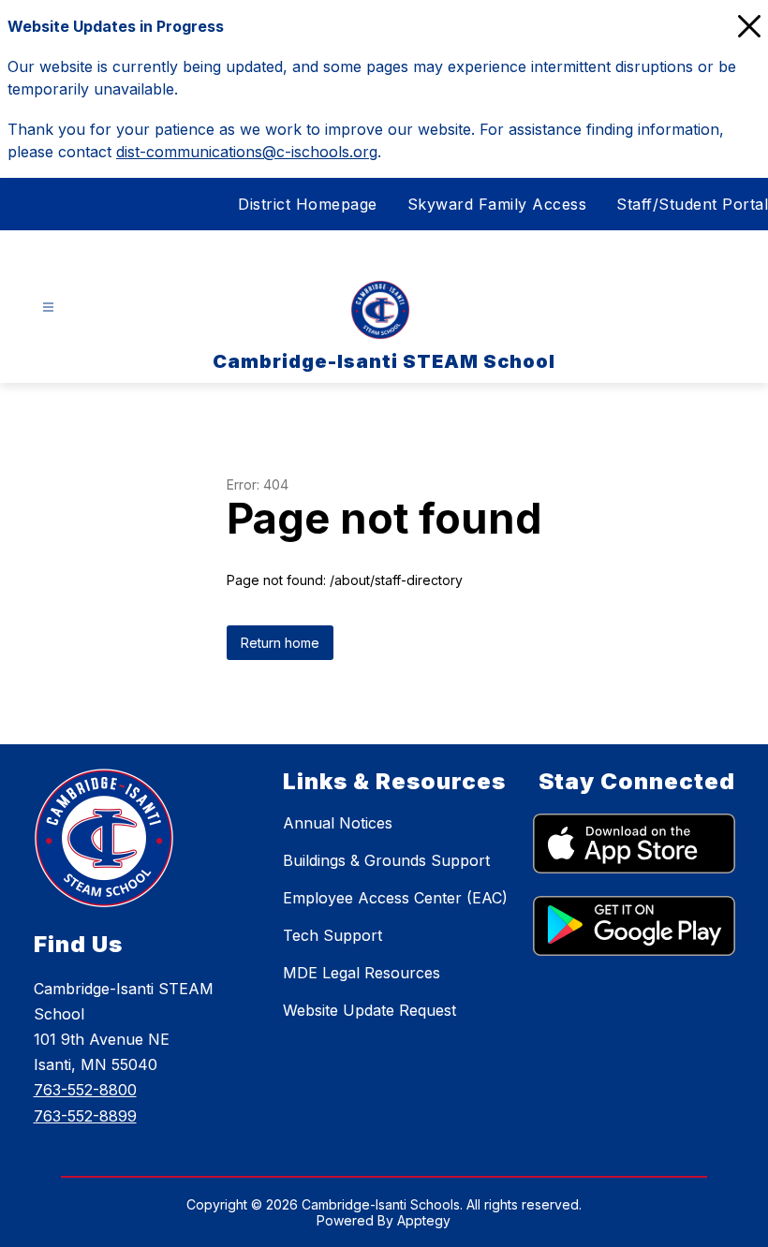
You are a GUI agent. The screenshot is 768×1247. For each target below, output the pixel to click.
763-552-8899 (85, 1116)
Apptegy (423, 1220)
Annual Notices (337, 823)
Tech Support (332, 935)
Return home (280, 643)
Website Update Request (369, 1010)
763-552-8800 (85, 1089)
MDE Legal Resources (361, 972)
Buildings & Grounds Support (386, 860)
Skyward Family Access (497, 204)
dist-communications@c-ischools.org (246, 151)
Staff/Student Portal (692, 204)
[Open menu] (48, 307)
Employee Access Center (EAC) (395, 897)
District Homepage (307, 204)
